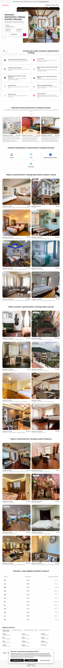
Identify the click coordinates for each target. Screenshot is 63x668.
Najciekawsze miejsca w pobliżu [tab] (30, 630)
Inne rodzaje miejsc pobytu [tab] (17, 630)
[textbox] (9, 31)
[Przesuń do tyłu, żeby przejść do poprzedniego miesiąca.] (6, 34)
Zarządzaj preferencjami (45, 660)
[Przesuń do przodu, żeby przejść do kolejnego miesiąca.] (20, 34)
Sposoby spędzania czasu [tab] (44, 630)
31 (6, 51)
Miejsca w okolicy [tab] (6, 630)
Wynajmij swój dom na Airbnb (52, 5)
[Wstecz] (29, 114)
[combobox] (15, 26)
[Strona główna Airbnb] (5, 5)
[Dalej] (33, 114)
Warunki (34, 665)
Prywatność (29, 665)
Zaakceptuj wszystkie (17, 660)
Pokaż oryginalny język (44, 1)
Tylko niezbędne (31, 660)
